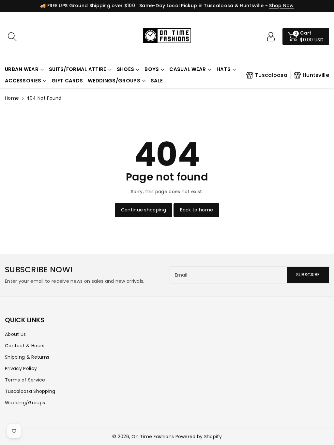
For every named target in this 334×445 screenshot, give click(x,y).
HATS (224, 69)
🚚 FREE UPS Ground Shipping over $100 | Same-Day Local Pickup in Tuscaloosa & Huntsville (152, 5)
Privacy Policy (21, 368)
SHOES (125, 69)
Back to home (196, 210)
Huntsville (316, 75)
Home (12, 98)
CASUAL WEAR (187, 69)
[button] (24, 69)
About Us (15, 334)
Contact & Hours (25, 345)
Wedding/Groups (25, 402)
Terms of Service (25, 380)
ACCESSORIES (23, 80)
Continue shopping (143, 210)
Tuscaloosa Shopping (30, 391)
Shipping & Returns (27, 357)
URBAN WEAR (21, 69)
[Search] (12, 36)
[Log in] (271, 36)
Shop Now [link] (281, 5)
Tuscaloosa (271, 75)
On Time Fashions (152, 436)
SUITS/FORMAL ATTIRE (77, 69)
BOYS (151, 69)
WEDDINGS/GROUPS (114, 80)
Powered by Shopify (198, 436)
